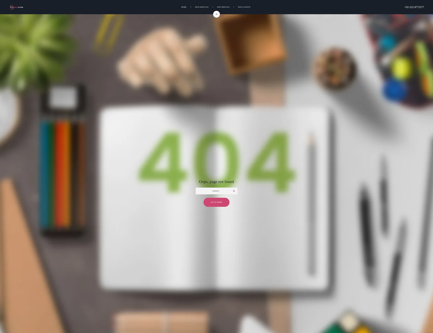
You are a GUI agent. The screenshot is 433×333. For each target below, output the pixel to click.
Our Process (223, 7)
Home (184, 7)
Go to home (216, 202)
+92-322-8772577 (414, 7)
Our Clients (244, 7)
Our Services (202, 7)
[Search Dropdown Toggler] (216, 14)
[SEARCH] (234, 191)
